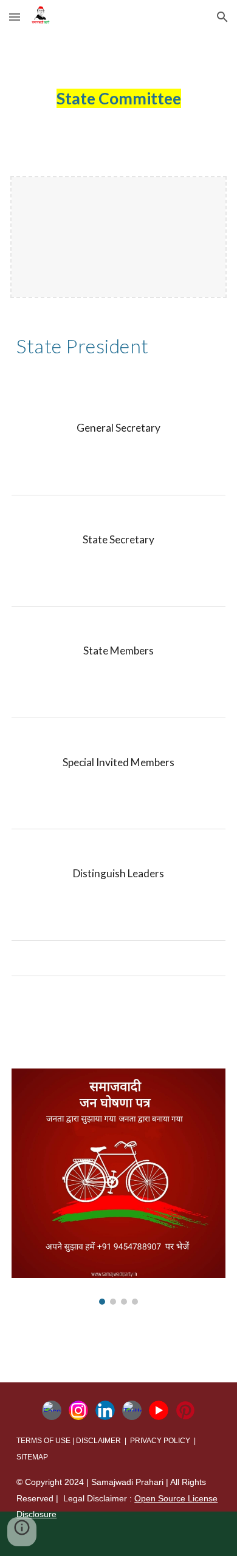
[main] (118, 98)
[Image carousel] (118, 1186)
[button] (14, 16)
